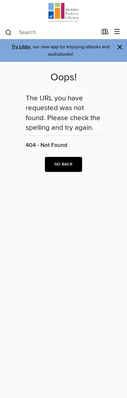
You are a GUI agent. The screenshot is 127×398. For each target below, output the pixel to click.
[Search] (8, 32)
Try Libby (21, 47)
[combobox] (51, 32)
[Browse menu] (117, 32)
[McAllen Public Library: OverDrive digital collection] (63, 12)
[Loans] (105, 33)
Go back (63, 164)
